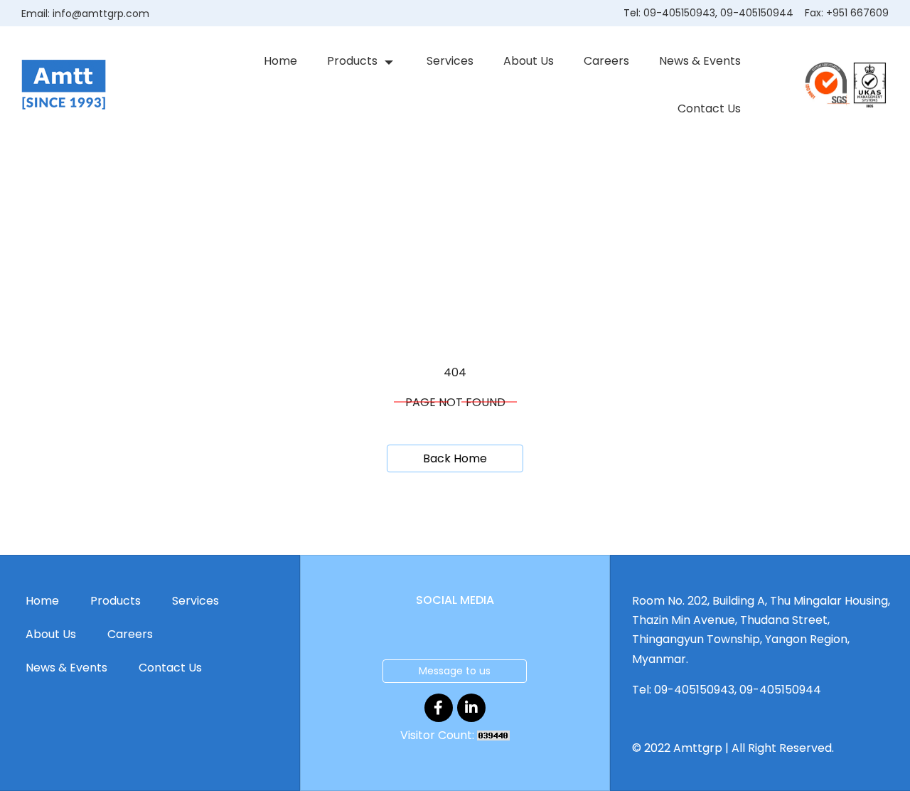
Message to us (455, 671)
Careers (606, 61)
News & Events (700, 61)
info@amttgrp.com (101, 13)
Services (450, 61)
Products (352, 61)
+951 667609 (857, 13)
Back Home (455, 458)
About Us (528, 61)
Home (280, 61)
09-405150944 (756, 13)
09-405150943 (679, 13)
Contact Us (709, 108)
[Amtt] (63, 84)
